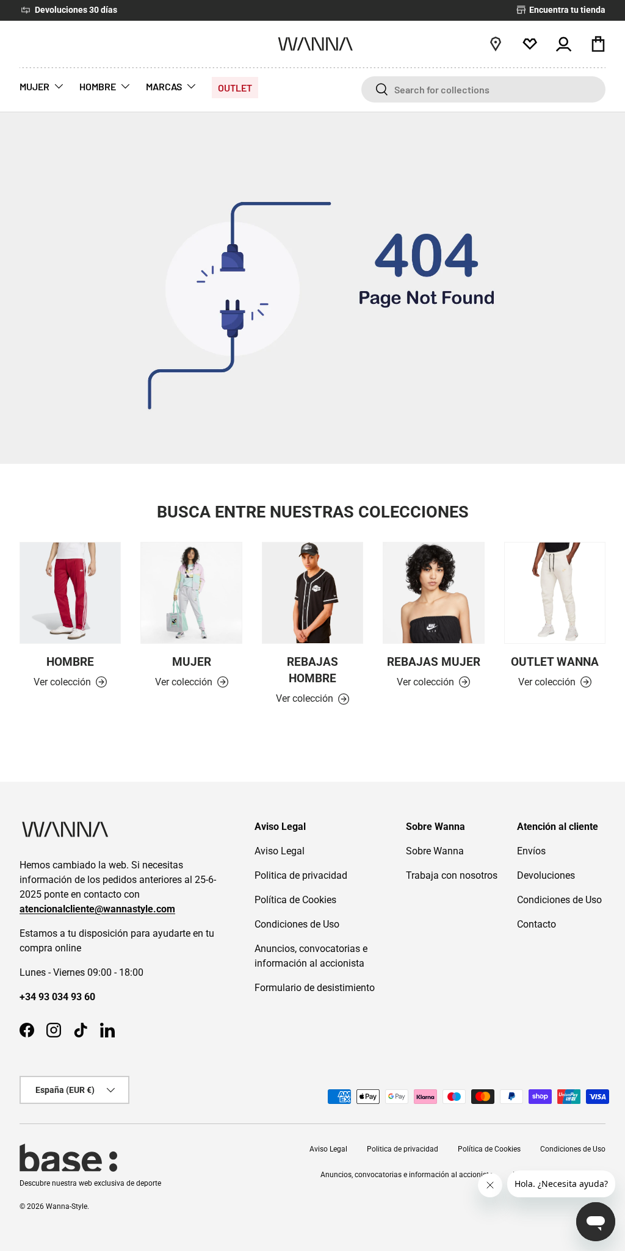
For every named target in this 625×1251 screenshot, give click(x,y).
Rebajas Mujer (433, 662)
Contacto (536, 924)
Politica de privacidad (301, 875)
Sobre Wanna (435, 851)
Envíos (531, 851)
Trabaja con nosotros (451, 875)
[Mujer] (191, 593)
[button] (598, 44)
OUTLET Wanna (555, 662)
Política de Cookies (295, 900)
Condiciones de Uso (297, 924)
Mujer (191, 662)
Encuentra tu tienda (566, 10)
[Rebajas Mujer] (433, 593)
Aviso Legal (280, 851)
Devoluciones (546, 875)
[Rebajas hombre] (312, 593)
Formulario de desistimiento (315, 987)
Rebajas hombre (312, 670)
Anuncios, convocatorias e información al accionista (406, 1174)
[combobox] (483, 89)
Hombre (70, 662)
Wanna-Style (66, 1206)
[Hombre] (70, 593)
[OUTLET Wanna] (555, 593)
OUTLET (235, 87)
